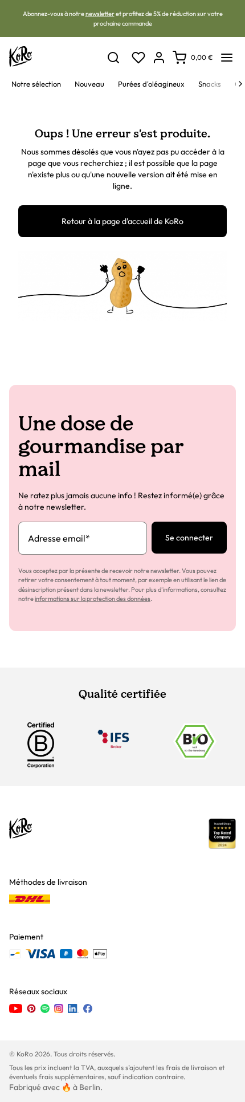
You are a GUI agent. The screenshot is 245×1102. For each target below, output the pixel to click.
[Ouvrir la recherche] (113, 57)
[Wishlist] (138, 57)
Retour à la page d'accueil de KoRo (122, 221)
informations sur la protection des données (92, 599)
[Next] (240, 83)
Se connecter (189, 537)
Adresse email (59, 538)
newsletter (100, 14)
